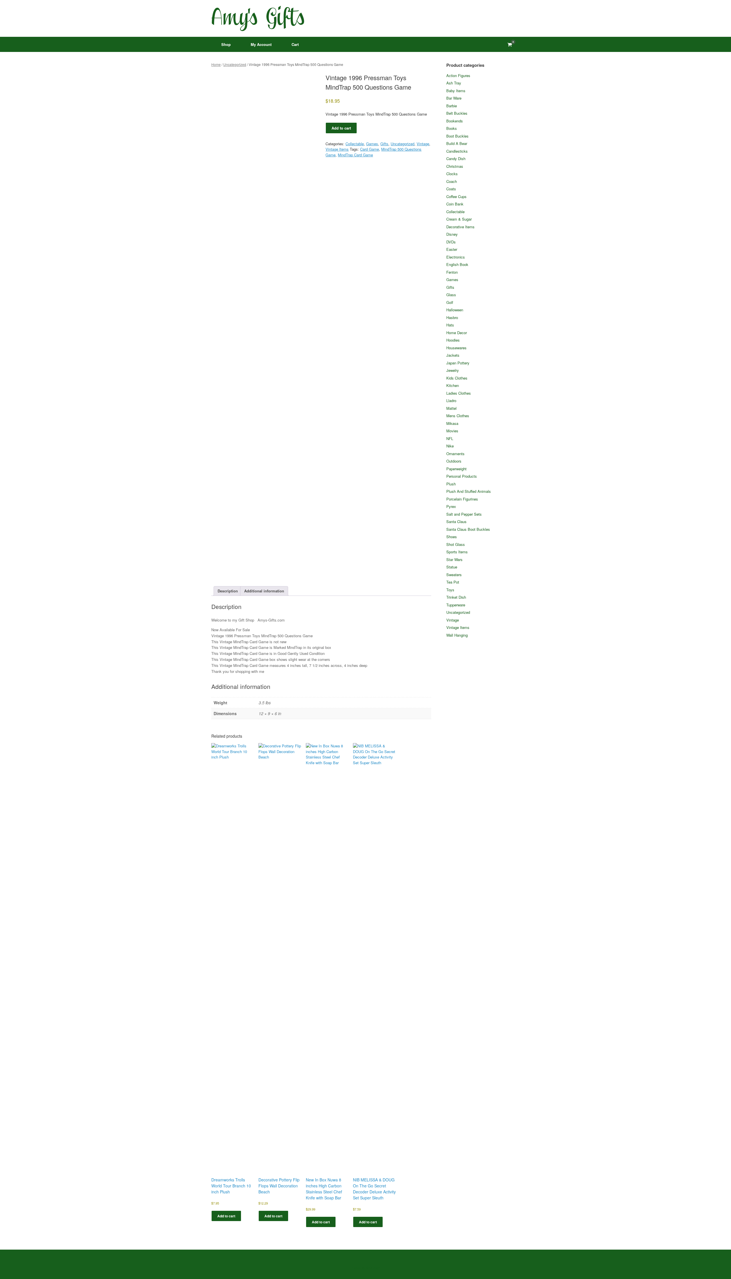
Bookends (454, 121)
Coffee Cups (456, 196)
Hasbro (452, 317)
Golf (449, 302)
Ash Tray (453, 83)
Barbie (451, 105)
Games (372, 143)
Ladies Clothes (458, 393)
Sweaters (454, 574)
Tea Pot (452, 582)
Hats (450, 325)
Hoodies (453, 340)
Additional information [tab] (264, 591)
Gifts (384, 143)
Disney (452, 234)
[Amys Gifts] (257, 18)
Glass (451, 294)
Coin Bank (454, 204)
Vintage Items (337, 149)
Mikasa (452, 423)
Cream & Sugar (459, 219)
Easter (451, 249)
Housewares (456, 347)
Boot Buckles (457, 136)
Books (451, 128)
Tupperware (455, 605)
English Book (457, 264)
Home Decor (456, 332)
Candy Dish (455, 158)
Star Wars (454, 559)
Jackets (452, 355)
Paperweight (456, 468)
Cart (295, 44)
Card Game (369, 149)
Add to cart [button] (226, 1216)
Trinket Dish (456, 597)
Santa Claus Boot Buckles (468, 529)
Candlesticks (457, 151)
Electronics (455, 257)
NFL (449, 438)
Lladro (451, 400)
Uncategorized (234, 64)
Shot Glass (455, 544)
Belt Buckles (456, 113)
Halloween (454, 309)
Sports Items (457, 551)
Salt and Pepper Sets (464, 514)
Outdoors (453, 461)
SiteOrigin (373, 1267)
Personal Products (461, 476)
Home (216, 64)
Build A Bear (456, 143)
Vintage (423, 143)
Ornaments (455, 453)
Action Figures (458, 75)
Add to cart (341, 128)
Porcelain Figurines (462, 499)
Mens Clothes (457, 415)
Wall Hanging (457, 635)
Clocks (452, 173)
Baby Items (455, 90)
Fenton (452, 272)
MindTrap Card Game (355, 155)
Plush (451, 484)
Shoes (451, 536)
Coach (451, 181)
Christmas (454, 166)
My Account (261, 44)
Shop (226, 44)
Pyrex (451, 506)
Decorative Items (460, 226)
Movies (452, 430)
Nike (450, 446)
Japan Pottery (457, 363)
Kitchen (452, 385)
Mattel (451, 408)
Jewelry (452, 370)
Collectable (355, 143)
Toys (450, 589)
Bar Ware (453, 98)
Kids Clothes (456, 378)
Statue (451, 567)
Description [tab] (228, 591)
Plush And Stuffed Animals (468, 491)
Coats (451, 188)
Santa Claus (456, 521)
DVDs (451, 242)
